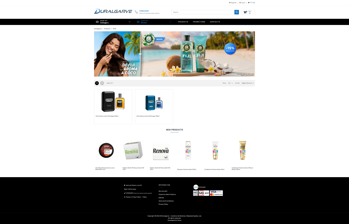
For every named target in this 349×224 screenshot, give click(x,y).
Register (233, 2)
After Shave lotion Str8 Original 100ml (107, 116)
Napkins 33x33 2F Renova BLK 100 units (133, 168)
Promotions (199, 22)
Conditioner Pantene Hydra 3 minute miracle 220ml (215, 168)
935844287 (144, 11)
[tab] (97, 83)
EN (254, 2)
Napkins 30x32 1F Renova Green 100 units (106, 168)
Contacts (215, 22)
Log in (243, 2)
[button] (106, 54)
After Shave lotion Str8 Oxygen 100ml (148, 116)
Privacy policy (163, 204)
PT (251, 2)
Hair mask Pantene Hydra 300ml (241, 169)
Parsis (179, 220)
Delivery (161, 198)
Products (183, 22)
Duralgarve (98, 29)
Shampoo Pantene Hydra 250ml (159, 169)
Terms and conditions (166, 201)
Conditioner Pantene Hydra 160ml (187, 169)
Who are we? (163, 191)
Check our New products (167, 194)
